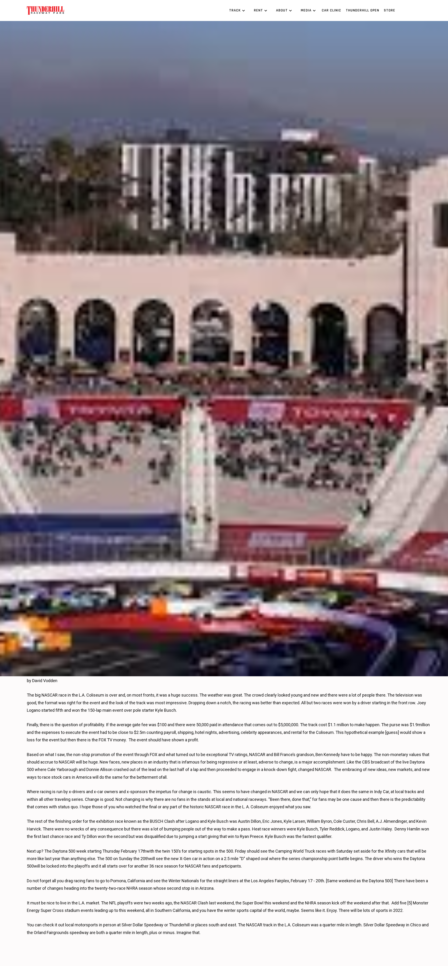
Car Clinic (331, 10)
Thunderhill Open (362, 10)
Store (389, 10)
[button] (236, 10)
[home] (45, 10)
